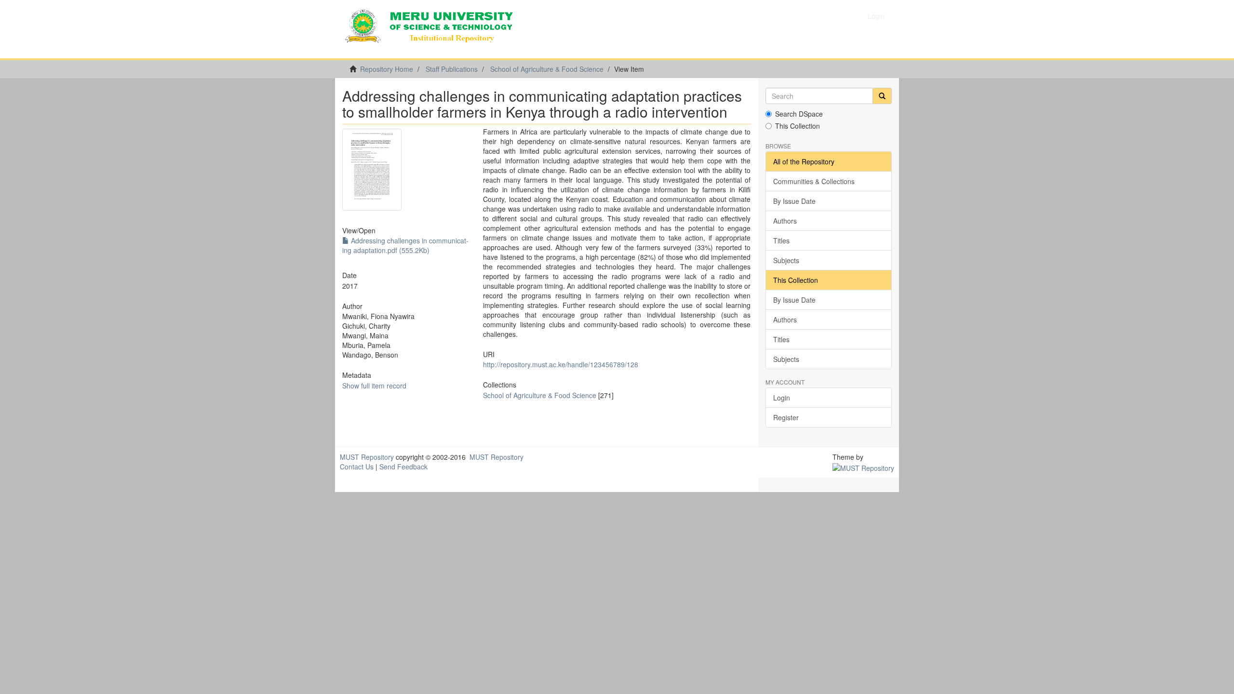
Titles (781, 240)
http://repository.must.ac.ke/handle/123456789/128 (560, 364)
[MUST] (863, 466)
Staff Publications (452, 69)
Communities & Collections (814, 181)
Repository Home (386, 69)
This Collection (797, 126)
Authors (785, 221)
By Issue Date (794, 201)
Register (786, 417)
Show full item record (374, 385)
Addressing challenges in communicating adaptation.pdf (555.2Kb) (405, 245)
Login (781, 397)
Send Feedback (403, 466)
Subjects (786, 260)
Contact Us (357, 466)
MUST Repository (367, 457)
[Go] (882, 96)
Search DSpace (799, 114)
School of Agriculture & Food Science (547, 69)
